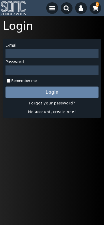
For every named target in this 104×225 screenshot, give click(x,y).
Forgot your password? (52, 103)
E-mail (11, 45)
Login (52, 92)
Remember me (24, 80)
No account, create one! (52, 111)
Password (14, 61)
